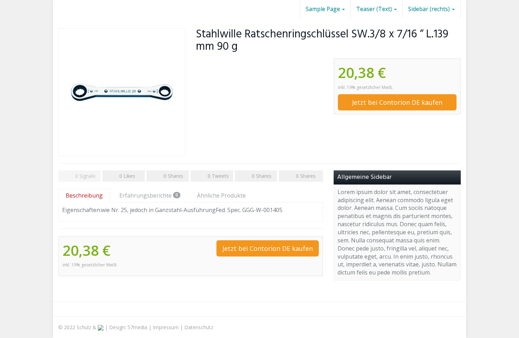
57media (137, 327)
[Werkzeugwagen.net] (58, 9)
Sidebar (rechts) (429, 9)
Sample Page (323, 9)
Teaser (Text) (374, 9)
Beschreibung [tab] (84, 195)
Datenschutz (198, 327)
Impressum (166, 327)
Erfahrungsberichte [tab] (148, 195)
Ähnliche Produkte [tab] (221, 195)
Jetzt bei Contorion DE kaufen (397, 102)
